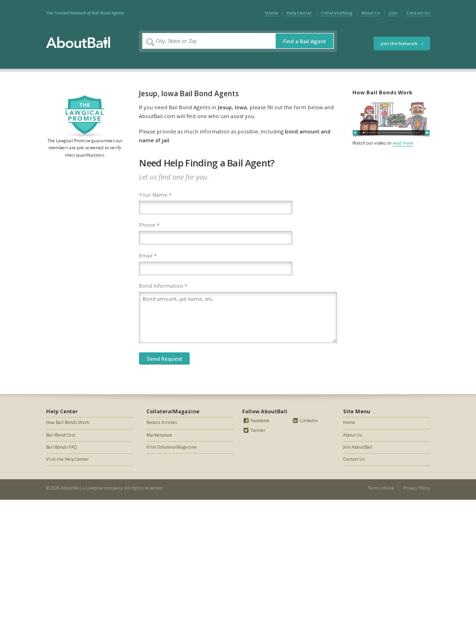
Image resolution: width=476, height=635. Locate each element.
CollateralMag (336, 13)
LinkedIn (308, 420)
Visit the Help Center (67, 459)
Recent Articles (161, 422)
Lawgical (94, 488)
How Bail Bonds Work (67, 422)
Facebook (259, 420)
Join (393, 13)
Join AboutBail (357, 447)
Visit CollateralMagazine (171, 447)
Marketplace (159, 435)
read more (402, 143)
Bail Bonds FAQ (61, 447)
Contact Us (418, 13)
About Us (370, 13)
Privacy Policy (416, 488)
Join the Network (399, 43)
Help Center (299, 13)
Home (271, 13)
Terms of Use (381, 488)
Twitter (257, 430)
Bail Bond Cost (60, 435)
